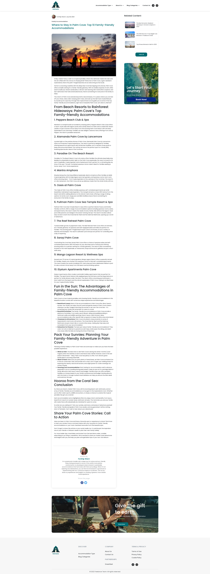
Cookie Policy (136, 558)
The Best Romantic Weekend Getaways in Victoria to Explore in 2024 (145, 24)
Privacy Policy (137, 554)
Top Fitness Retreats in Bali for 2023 (146, 44)
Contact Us (146, 5)
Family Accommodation (60, 21)
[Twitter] (85, 482)
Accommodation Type (103, 5)
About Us (119, 5)
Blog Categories (132, 5)
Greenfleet (109, 564)
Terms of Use (136, 551)
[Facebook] (82, 482)
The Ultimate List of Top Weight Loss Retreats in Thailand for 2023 (146, 34)
